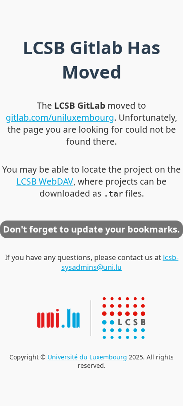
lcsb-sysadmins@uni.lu (120, 262)
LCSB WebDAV (44, 181)
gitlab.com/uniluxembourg (60, 117)
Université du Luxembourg (88, 357)
